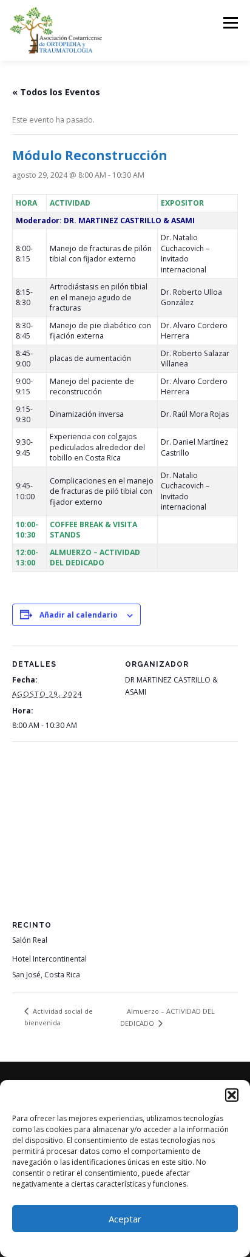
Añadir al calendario (78, 615)
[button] (232, 1095)
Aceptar (125, 1219)
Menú (230, 23)
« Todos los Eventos (56, 92)
